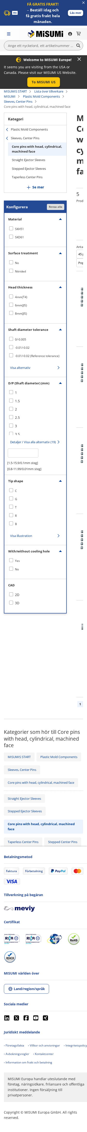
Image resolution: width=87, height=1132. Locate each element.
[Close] (79, 59)
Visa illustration (21, 536)
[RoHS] (74, 939)
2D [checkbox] (17, 594)
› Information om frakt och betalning (28, 1062)
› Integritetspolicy (75, 1045)
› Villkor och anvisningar (44, 1045)
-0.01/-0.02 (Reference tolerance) (37, 356)
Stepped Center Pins (62, 842)
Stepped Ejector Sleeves (29, 168)
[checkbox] (35, 229)
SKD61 (19, 237)
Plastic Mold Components (41, 96)
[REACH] (10, 957)
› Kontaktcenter (43, 1054)
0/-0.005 (20, 339)
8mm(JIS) (21, 313)
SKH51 (19, 229)
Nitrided (20, 271)
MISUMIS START (15, 91)
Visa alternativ (20, 367)
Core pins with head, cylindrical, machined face (37, 149)
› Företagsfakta (14, 1045)
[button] (75, 13)
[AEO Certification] (54, 939)
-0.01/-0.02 (22, 348)
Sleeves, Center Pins (18, 101)
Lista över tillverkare (48, 91)
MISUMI (9, 96)
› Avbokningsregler (16, 1054)
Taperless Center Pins (27, 177)
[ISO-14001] (33, 939)
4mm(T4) (21, 297)
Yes (17, 561)
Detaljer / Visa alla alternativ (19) (33, 442)
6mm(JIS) (21, 305)
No (17, 263)
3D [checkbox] (17, 603)
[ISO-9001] (12, 939)
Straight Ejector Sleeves (28, 160)
